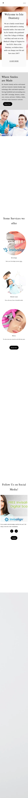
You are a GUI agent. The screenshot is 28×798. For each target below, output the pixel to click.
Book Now (8, 104)
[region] (14, 514)
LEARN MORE (14, 61)
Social (14, 538)
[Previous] (12, 531)
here (21, 261)
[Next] (16, 531)
